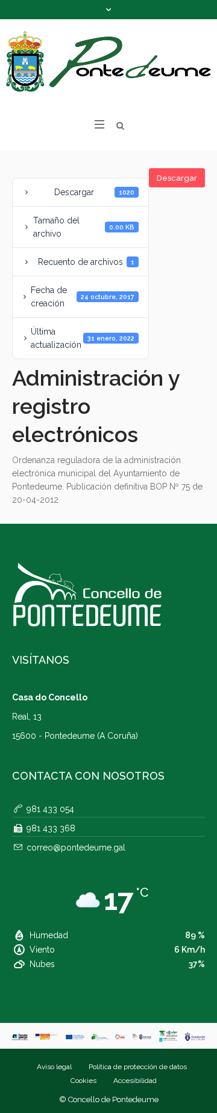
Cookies (83, 1080)
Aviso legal (54, 1067)
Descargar (177, 178)
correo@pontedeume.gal (76, 847)
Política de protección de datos (138, 1067)
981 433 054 (50, 809)
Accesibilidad (135, 1080)
